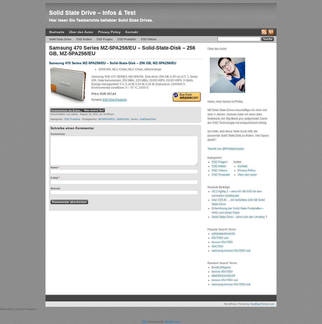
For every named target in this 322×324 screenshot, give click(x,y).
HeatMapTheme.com (262, 304)
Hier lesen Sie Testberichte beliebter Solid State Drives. (101, 20)
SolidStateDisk (148, 119)
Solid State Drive (60, 39)
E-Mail (55, 177)
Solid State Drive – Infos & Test (92, 12)
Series (134, 119)
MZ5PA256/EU (106, 119)
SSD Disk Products (114, 99)
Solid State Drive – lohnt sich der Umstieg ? (239, 217)
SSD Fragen (104, 39)
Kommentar (57, 134)
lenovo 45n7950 (222, 242)
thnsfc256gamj (221, 267)
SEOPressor (172, 322)
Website (55, 188)
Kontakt (131, 32)
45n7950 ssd (220, 238)
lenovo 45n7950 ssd (225, 280)
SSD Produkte (126, 39)
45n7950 (217, 246)
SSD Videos (149, 39)
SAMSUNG (122, 119)
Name (54, 167)
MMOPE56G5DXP (223, 276)
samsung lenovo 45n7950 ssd (231, 250)
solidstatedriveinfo (223, 233)
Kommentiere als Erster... (66, 110)
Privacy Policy (109, 32)
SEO (145, 322)
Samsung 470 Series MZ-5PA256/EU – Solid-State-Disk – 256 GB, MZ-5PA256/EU (112, 63)
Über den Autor (81, 32)
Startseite (56, 32)
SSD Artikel (84, 39)
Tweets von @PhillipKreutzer (226, 148)
